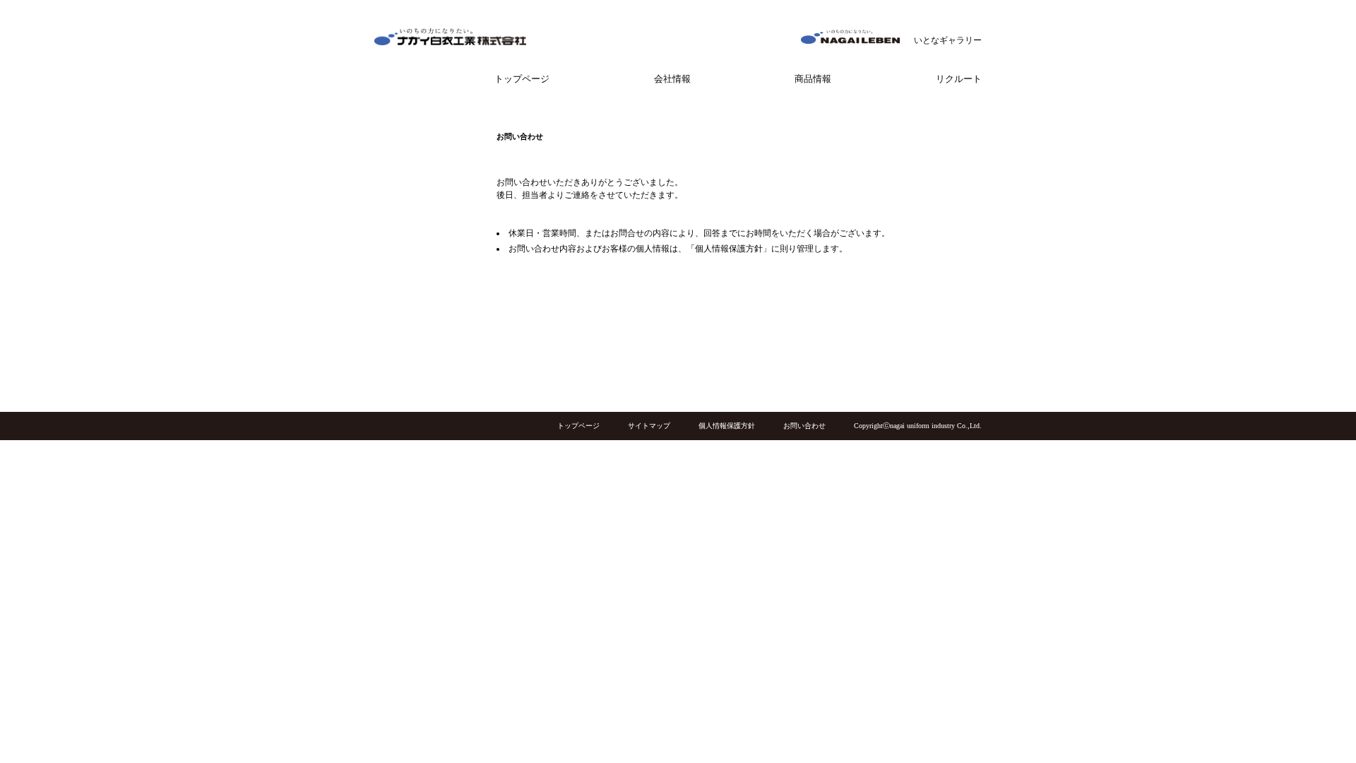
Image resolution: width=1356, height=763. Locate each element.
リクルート (959, 78)
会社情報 (672, 78)
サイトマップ (649, 426)
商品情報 (813, 78)
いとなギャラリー (948, 40)
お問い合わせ (804, 426)
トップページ (521, 78)
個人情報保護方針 (726, 426)
